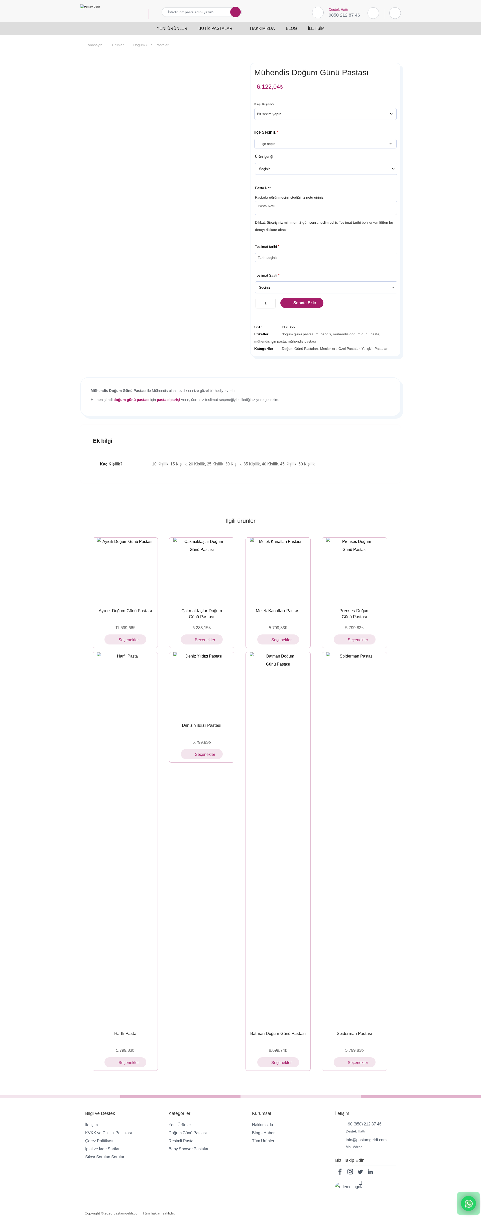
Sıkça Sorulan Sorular (104, 1157)
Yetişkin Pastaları (375, 349)
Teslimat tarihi (267, 247)
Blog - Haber (263, 1133)
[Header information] (395, 13)
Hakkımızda (262, 1125)
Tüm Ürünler (263, 1141)
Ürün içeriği (264, 156)
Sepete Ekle (304, 303)
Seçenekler (128, 640)
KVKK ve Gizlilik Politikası (108, 1133)
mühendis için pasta (270, 341)
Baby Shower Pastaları (189, 1149)
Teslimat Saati (267, 275)
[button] (232, 12)
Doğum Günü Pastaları (300, 349)
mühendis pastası (302, 341)
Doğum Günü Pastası (188, 1133)
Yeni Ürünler (180, 1125)
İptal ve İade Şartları (103, 1149)
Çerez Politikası (99, 1141)
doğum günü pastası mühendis (306, 334)
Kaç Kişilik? (264, 104)
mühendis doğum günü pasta (356, 334)
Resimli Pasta (181, 1141)
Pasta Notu (264, 188)
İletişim (91, 1125)
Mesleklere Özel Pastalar (339, 349)
